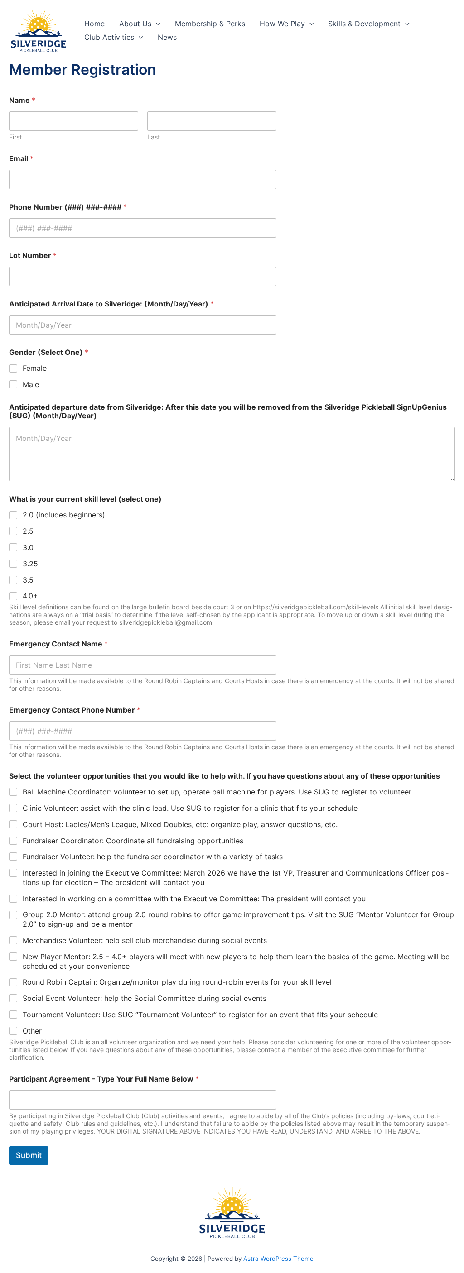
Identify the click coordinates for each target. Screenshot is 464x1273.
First (15, 137)
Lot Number (33, 255)
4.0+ (30, 595)
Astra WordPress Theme (278, 1258)
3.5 (28, 579)
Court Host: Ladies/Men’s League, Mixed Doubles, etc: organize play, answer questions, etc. (180, 824)
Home (94, 23)
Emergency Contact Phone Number (74, 710)
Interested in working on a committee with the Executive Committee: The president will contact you (194, 898)
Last (153, 137)
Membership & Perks (210, 23)
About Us (135, 23)
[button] (155, 23)
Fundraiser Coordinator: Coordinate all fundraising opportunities (133, 840)
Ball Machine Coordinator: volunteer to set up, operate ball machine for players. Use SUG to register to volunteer (217, 791)
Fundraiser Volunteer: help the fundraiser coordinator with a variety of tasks (153, 856)
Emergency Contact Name (58, 644)
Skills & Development (364, 23)
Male (31, 384)
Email (21, 158)
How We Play (282, 23)
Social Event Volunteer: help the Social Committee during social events (144, 998)
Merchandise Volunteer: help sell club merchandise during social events (145, 940)
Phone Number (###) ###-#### (68, 207)
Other (32, 1030)
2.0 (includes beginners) (64, 514)
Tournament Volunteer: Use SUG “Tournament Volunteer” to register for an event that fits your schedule (200, 1014)
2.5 (28, 531)
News (167, 37)
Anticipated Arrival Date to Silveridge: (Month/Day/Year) (111, 304)
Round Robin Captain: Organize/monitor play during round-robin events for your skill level (177, 981)
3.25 (30, 563)
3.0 (28, 547)
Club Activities (109, 37)
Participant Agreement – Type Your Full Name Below (104, 1079)
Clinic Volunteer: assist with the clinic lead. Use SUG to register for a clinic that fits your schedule (190, 808)
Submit (29, 1155)
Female (35, 368)
